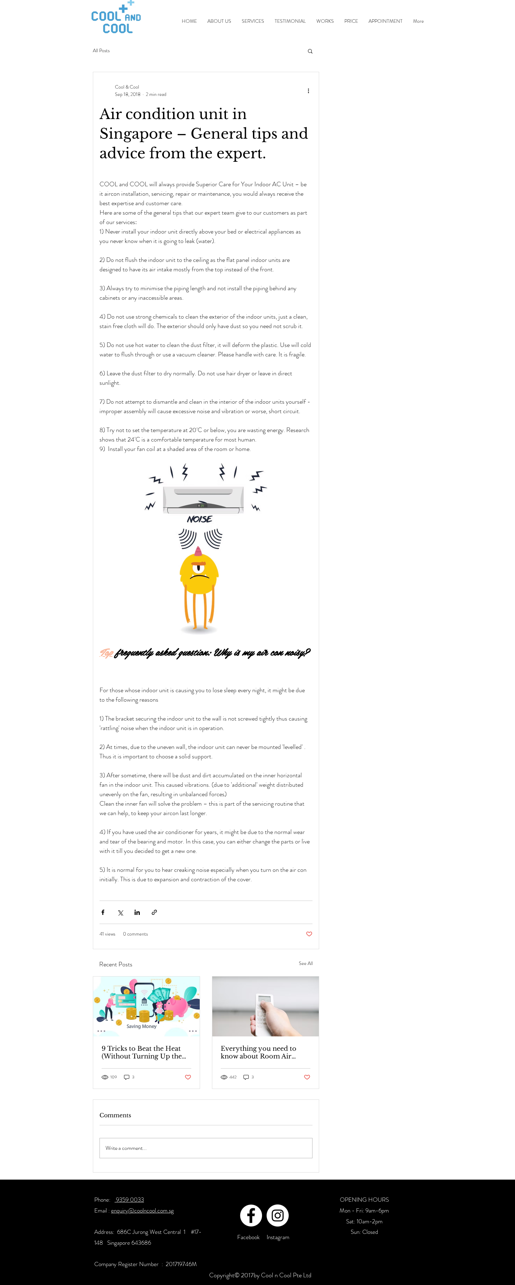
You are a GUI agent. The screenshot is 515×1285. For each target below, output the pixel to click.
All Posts (101, 50)
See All (306, 963)
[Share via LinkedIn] (137, 912)
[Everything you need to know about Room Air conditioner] (265, 1006)
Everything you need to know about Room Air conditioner (258, 1052)
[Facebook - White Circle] (251, 1215)
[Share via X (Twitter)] (120, 912)
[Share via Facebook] (102, 912)
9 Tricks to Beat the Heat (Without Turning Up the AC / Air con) (142, 1052)
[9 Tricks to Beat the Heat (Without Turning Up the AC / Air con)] (146, 1006)
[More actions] (308, 90)
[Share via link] (154, 912)
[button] (310, 51)
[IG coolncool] (278, 1215)
